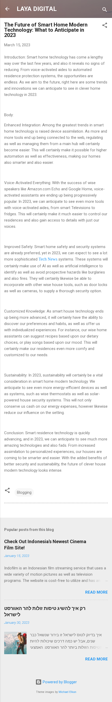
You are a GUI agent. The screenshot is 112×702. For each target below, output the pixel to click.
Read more (96, 592)
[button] (105, 26)
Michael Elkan (67, 692)
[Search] (105, 10)
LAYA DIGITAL (37, 8)
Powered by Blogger (59, 682)
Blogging (24, 492)
